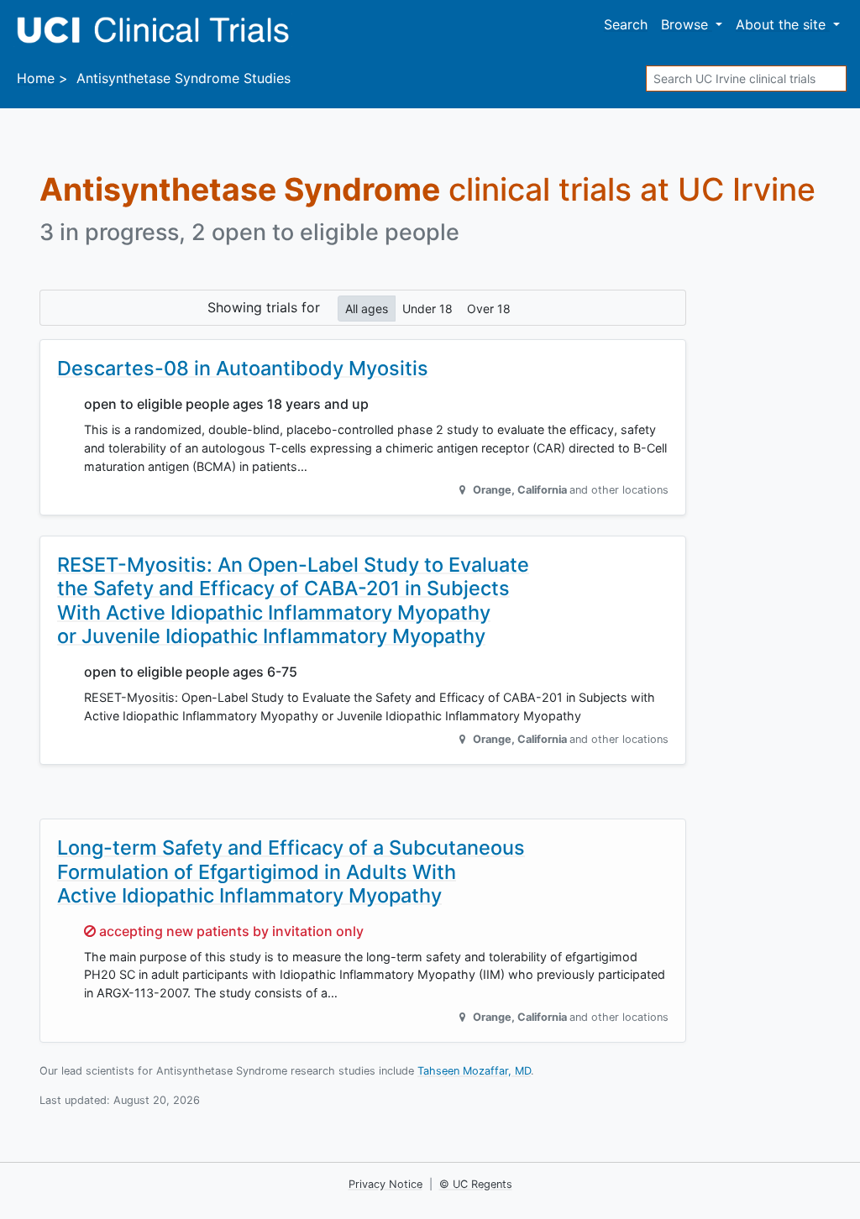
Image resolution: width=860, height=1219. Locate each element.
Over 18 (489, 308)
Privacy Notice (385, 1184)
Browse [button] (686, 24)
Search (626, 24)
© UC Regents (475, 1184)
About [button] (781, 24)
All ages (366, 308)
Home (36, 78)
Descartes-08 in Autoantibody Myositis (242, 368)
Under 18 (427, 308)
